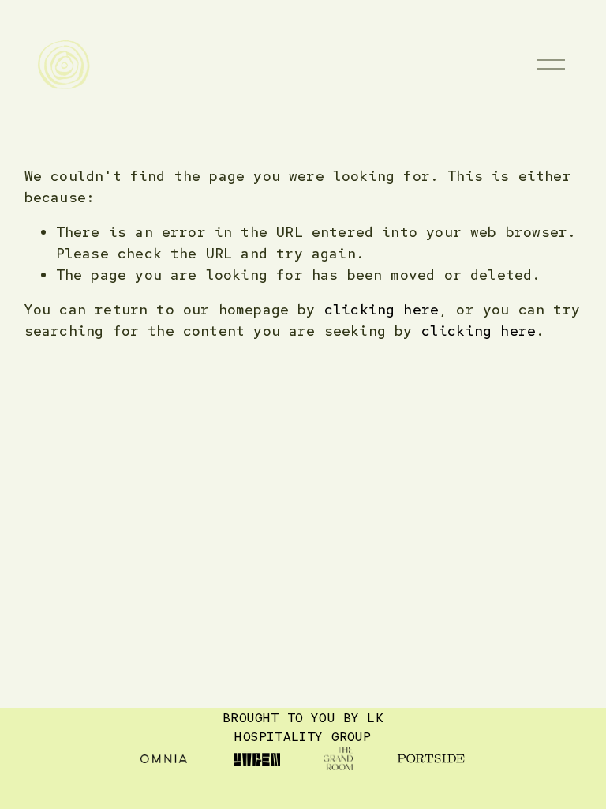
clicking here (381, 309)
